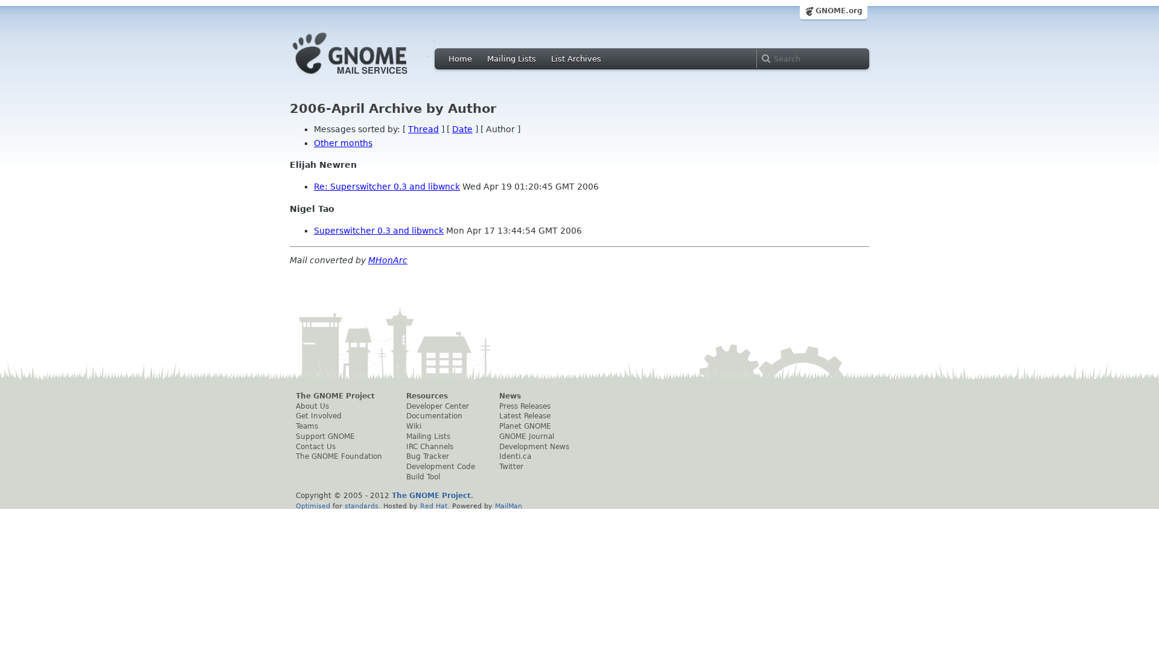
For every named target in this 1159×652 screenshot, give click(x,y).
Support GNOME (325, 436)
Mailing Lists (511, 58)
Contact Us (316, 447)
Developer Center (437, 406)
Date (462, 129)
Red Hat (433, 506)
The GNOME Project (335, 396)
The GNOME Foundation (339, 456)
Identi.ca (515, 456)
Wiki (413, 426)
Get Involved (319, 416)
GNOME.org (839, 11)
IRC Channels (429, 447)
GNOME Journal (526, 436)
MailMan (508, 506)
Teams (307, 426)
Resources (427, 396)
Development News (534, 447)
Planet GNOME (525, 426)
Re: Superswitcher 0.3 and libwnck (387, 186)
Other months (343, 143)
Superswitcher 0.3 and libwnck (379, 230)
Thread (423, 129)
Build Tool (423, 477)
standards (361, 506)
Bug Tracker (427, 456)
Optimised (313, 506)
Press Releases (525, 406)
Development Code (440, 466)
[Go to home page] (368, 77)
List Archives (576, 58)
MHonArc (387, 260)
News (510, 396)
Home (460, 58)
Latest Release (525, 416)
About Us (312, 406)
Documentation (434, 416)
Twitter (511, 466)
